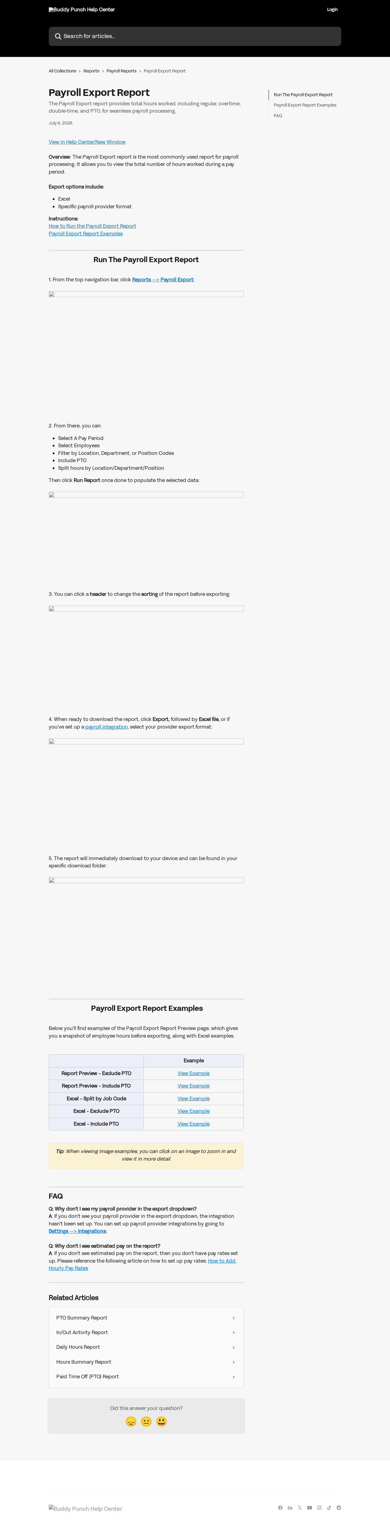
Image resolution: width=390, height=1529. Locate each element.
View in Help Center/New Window (87, 142)
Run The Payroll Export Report (303, 95)
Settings (59, 1231)
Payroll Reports (121, 71)
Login (332, 10)
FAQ (278, 116)
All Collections (62, 71)
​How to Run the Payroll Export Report (92, 226)
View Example (194, 1073)
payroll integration (106, 726)
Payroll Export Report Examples (86, 233)
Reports (91, 71)
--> (172, 279)
